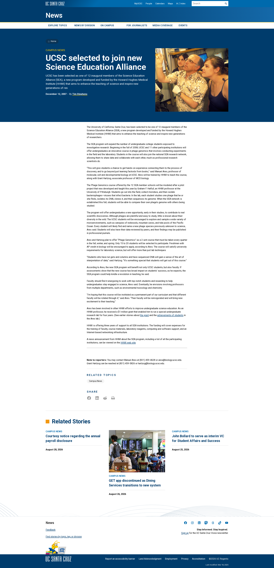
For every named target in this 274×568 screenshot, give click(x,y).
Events (183, 25)
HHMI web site (128, 342)
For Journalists (137, 25)
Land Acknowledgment (150, 558)
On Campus (107, 25)
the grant (144, 315)
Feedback (51, 529)
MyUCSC (138, 3)
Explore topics (57, 25)
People (149, 3)
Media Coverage (162, 25)
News (54, 15)
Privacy (185, 558)
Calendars (160, 3)
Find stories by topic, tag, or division (64, 536)
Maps (170, 3)
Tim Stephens (79, 94)
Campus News (95, 381)
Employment (171, 558)
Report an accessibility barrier (120, 558)
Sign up (185, 533)
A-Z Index (180, 3)
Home (53, 41)
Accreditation (198, 558)
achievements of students (170, 315)
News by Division (84, 25)
